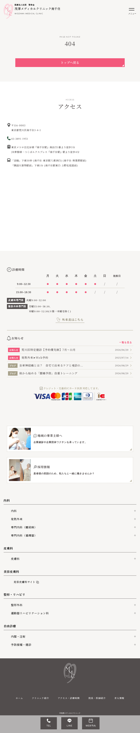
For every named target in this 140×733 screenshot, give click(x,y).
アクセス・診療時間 (69, 697)
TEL (48, 725)
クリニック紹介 (40, 697)
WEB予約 (91, 725)
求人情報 (119, 697)
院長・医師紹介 (97, 697)
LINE (69, 725)
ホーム (19, 697)
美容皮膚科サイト (23, 582)
